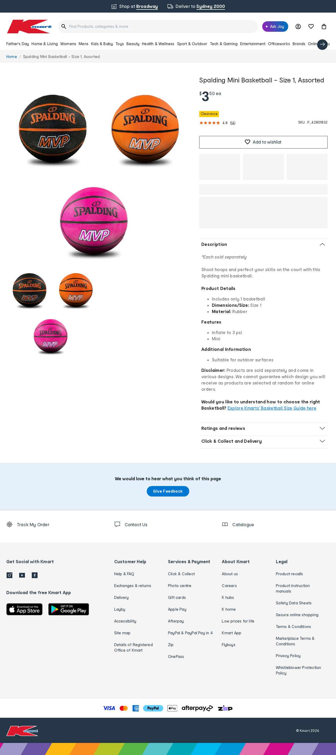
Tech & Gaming (224, 43)
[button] (324, 26)
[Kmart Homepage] (29, 26)
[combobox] (158, 26)
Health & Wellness (158, 43)
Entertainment (252, 43)
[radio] (99, 168)
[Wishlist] (311, 26)
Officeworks (279, 43)
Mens (83, 43)
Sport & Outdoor (192, 43)
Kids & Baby (102, 43)
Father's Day (17, 43)
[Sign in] (298, 26)
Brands (299, 43)
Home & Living (45, 43)
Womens (68, 43)
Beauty (133, 43)
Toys (120, 43)
